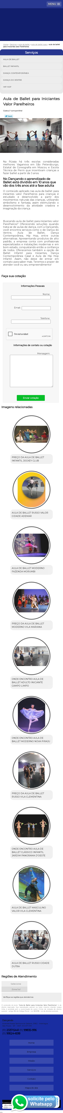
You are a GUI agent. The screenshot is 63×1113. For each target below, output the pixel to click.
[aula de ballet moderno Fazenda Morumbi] (31, 544)
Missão (31, 1061)
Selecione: (16, 984)
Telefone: (45, 318)
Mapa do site (31, 1088)
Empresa (31, 1052)
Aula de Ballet (11, 59)
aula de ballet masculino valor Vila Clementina (29, 909)
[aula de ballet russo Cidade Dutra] (31, 939)
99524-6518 (13, 1033)
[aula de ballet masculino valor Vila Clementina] (31, 883)
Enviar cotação (31, 398)
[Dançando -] (31, 17)
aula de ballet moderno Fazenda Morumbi (28, 570)
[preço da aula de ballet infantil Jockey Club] (31, 433)
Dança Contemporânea (16, 73)
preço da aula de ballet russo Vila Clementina (28, 795)
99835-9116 (30, 1030)
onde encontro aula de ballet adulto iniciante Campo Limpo (27, 682)
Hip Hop (7, 87)
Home (31, 1043)
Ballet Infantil (11, 66)
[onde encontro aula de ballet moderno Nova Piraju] (31, 714)
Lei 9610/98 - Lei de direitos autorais (44, 1011)
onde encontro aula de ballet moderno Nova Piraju (31, 740)
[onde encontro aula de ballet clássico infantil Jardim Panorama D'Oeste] (31, 825)
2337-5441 (12, 1030)
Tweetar (9, 116)
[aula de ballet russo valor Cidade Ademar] (31, 489)
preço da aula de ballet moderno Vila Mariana (28, 625)
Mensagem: (44, 353)
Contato (31, 1079)
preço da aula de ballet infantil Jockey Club (28, 459)
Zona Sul (16, 989)
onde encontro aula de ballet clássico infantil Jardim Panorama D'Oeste (28, 852)
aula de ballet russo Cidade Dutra (30, 965)
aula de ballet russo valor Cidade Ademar (30, 514)
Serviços (31, 52)
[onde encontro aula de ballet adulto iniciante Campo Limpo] (31, 655)
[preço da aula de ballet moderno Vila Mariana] (31, 599)
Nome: (47, 294)
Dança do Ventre (12, 80)
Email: (18, 307)
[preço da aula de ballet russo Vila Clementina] (31, 769)
